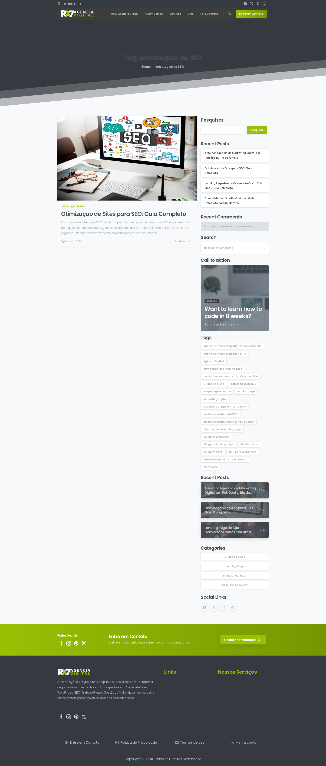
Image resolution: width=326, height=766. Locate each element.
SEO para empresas (216, 437)
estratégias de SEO (243, 384)
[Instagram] (264, 3)
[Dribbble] (233, 607)
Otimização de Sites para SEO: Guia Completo (123, 214)
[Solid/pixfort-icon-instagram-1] (68, 643)
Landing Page (235, 566)
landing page (246, 391)
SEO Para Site (249, 444)
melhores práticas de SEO (220, 414)
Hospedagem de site (217, 391)
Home (146, 67)
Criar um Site (249, 376)
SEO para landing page (218, 444)
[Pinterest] (258, 3)
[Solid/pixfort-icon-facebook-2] (61, 643)
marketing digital (215, 399)
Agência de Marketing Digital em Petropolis (232, 346)
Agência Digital (213, 361)
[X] (251, 3)
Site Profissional (214, 459)
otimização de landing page (222, 429)
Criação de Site (213, 384)
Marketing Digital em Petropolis (224, 406)
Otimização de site (235, 585)
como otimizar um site (218, 376)
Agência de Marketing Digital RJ (224, 353)
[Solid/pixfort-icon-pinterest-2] (76, 643)
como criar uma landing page (222, 368)
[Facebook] (245, 3)
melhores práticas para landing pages (228, 421)
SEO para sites (212, 452)
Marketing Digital (234, 575)
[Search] (229, 13)
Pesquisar (212, 120)
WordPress (210, 467)
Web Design (239, 459)
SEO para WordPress (242, 452)
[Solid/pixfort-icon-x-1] (84, 643)
